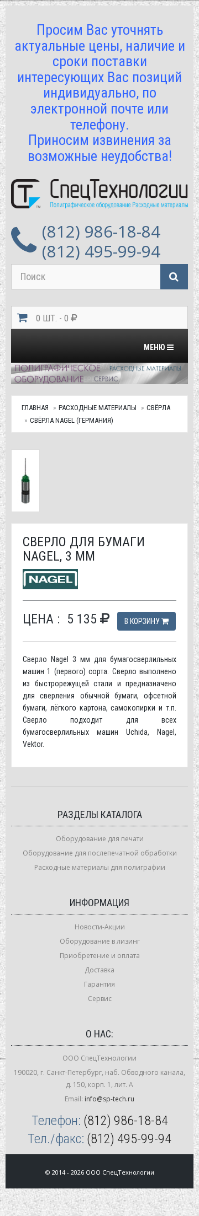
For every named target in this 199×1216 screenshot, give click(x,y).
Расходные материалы (98, 407)
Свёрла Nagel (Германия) (71, 420)
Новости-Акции (100, 927)
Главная (35, 407)
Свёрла (158, 407)
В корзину (142, 621)
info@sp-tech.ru (109, 1099)
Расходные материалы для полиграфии (99, 867)
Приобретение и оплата (100, 955)
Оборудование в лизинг (100, 941)
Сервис (100, 998)
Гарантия (99, 984)
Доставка (99, 970)
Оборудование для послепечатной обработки (100, 853)
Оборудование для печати (100, 838)
